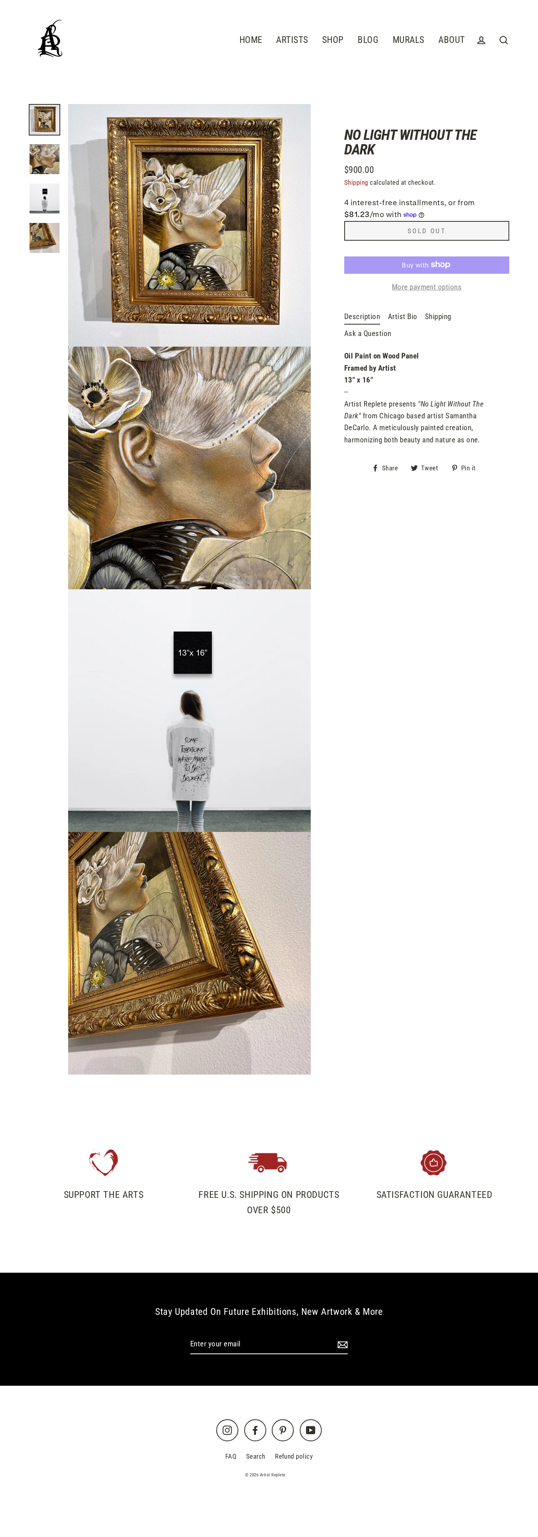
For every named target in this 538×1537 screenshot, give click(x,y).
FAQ (230, 1456)
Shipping (356, 182)
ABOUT (451, 39)
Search (255, 1456)
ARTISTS (292, 39)
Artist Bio (402, 316)
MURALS (409, 39)
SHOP (333, 39)
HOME (250, 39)
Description (362, 316)
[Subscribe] (341, 1344)
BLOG (368, 39)
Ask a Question (367, 333)
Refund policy (294, 1456)
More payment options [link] (427, 286)
